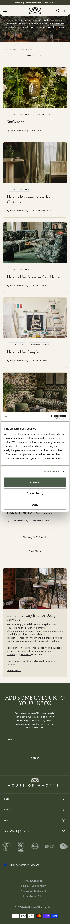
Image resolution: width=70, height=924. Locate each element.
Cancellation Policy (33, 896)
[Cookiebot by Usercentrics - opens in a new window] (51, 416)
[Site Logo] (35, 10)
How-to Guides (19, 114)
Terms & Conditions (33, 881)
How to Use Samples (24, 351)
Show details (51, 471)
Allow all (35, 482)
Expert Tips (16, 344)
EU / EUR (35, 864)
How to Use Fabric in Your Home (33, 276)
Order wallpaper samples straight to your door (35, 3)
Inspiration (43, 114)
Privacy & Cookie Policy (33, 886)
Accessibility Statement (33, 891)
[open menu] (63, 799)
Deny (35, 504)
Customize (33, 493)
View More (35, 551)
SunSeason (15, 121)
